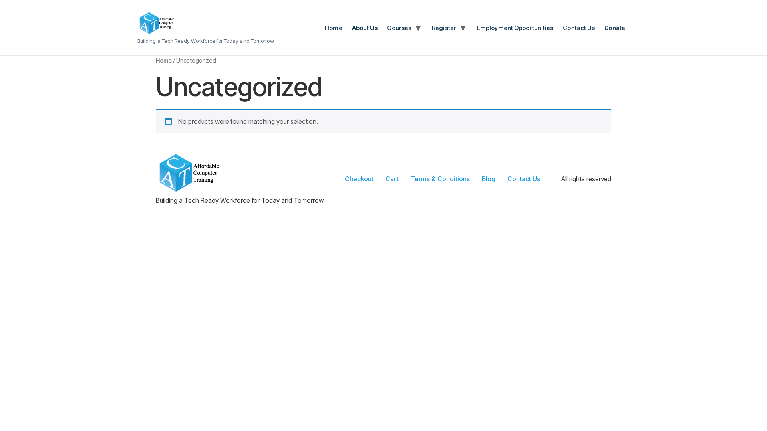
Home (333, 27)
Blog (488, 179)
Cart (392, 179)
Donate (614, 27)
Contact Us (579, 27)
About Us (365, 27)
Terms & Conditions (440, 179)
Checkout (359, 179)
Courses (399, 27)
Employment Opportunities (515, 27)
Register (444, 27)
